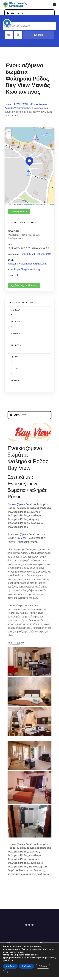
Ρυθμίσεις (43, 966)
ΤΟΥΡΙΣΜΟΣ (21, 104)
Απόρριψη (26, 966)
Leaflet (9, 204)
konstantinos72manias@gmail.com (27, 263)
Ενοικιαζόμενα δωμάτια (22, 504)
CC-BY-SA (50, 204)
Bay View (21, 538)
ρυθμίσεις (8, 960)
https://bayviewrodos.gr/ (27, 269)
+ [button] (9, 131)
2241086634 (28, 254)
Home (7, 104)
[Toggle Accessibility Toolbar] (7, 22)
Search (38, 34)
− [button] (9, 136)
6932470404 (44, 254)
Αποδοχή (10, 966)
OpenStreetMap (29, 204)
